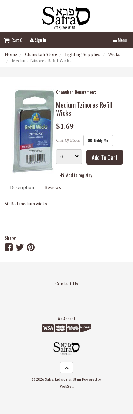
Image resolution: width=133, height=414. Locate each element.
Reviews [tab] (53, 187)
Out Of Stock (68, 140)
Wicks (114, 54)
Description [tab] (22, 187)
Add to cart (105, 157)
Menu (122, 39)
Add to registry (78, 174)
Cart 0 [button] (15, 39)
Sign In (40, 39)
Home (11, 54)
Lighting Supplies (82, 54)
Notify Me (100, 140)
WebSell (67, 386)
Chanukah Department (76, 92)
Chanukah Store (41, 54)
